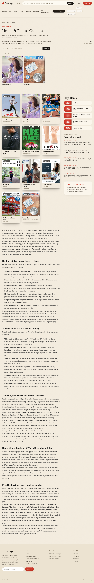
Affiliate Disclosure (31, 563)
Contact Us (29, 561)
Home (21, 11)
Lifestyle (28, 11)
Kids (15, 11)
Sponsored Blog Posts (32, 558)
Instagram (76, 558)
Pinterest (75, 561)
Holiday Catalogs (54, 558)
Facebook (75, 553)
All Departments (45, 11)
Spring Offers (71, 14)
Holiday (79, 8)
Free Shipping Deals (55, 556)
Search (70, 3)
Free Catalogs (58, 11)
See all (90, 95)
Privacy (90, 580)
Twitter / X (76, 556)
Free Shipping (71, 11)
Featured (36, 11)
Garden (80, 11)
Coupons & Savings (55, 553)
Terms (84, 580)
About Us (28, 553)
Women (4, 11)
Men (10, 11)
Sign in (80, 3)
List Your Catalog (31, 556)
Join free (87, 3)
